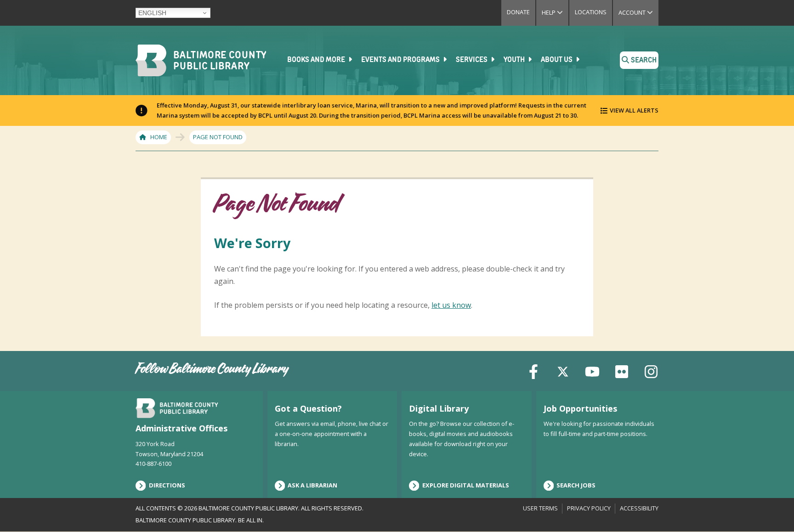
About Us (557, 60)
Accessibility (639, 508)
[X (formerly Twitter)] (563, 370)
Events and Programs (401, 60)
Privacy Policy (589, 508)
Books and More (316, 60)
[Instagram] (651, 370)
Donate (518, 12)
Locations (591, 12)
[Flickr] (621, 370)
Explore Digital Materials (465, 485)
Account (638, 12)
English (152, 13)
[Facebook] (533, 370)
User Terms (540, 508)
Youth (515, 60)
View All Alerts (634, 110)
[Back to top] (771, 507)
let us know (451, 305)
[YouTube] (592, 370)
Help (555, 12)
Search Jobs (576, 485)
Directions (167, 485)
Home (158, 137)
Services (472, 60)
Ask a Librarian (312, 485)
